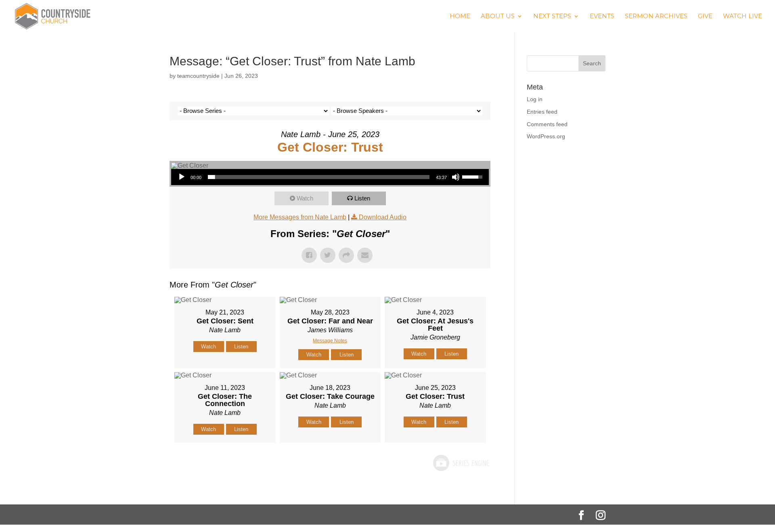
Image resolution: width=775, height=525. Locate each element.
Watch (305, 198)
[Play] (182, 177)
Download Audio (382, 217)
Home (460, 16)
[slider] (318, 177)
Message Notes (330, 341)
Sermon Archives (656, 16)
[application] (330, 177)
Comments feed (547, 124)
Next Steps (552, 16)
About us (498, 16)
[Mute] (456, 177)
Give (705, 16)
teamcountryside (198, 76)
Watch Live (742, 16)
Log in (534, 99)
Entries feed (542, 111)
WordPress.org (546, 136)
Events (602, 16)
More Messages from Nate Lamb (299, 217)
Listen (362, 198)
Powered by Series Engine (460, 463)
